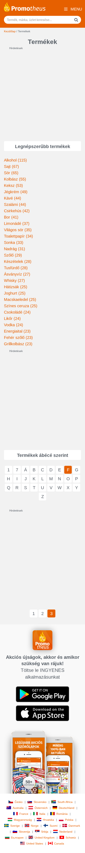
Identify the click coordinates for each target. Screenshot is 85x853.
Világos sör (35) (18, 230)
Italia (42, 813)
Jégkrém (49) (15, 192)
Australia (18, 807)
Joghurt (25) (15, 293)
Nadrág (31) (14, 249)
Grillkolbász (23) (18, 344)
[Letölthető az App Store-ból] (42, 713)
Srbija (44, 831)
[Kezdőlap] (24, 6)
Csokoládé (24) (17, 312)
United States (34, 843)
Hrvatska (48, 819)
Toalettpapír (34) (18, 236)
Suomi (54, 825)
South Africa (65, 802)
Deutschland (66, 807)
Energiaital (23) (17, 331)
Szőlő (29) (13, 255)
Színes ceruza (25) (20, 306)
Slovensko (40, 802)
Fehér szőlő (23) (18, 337)
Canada (59, 843)
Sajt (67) (11, 166)
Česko (19, 802)
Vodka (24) (13, 325)
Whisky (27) (14, 280)
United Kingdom (45, 837)
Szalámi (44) (15, 204)
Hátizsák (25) (15, 287)
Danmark (74, 825)
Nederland (65, 831)
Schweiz (71, 837)
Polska (69, 819)
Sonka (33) (13, 242)
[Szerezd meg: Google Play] (42, 694)
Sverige (15, 825)
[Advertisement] (42, 92)
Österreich (41, 807)
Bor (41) (11, 217)
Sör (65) (11, 173)
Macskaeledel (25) (20, 299)
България (17, 837)
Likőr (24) (12, 318)
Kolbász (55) (15, 179)
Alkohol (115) (15, 160)
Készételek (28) (17, 261)
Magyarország (23, 819)
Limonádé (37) (16, 223)
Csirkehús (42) (17, 211)
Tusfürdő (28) (16, 268)
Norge (35, 825)
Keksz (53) (13, 185)
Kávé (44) (12, 198)
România (62, 813)
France (23, 813)
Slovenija (24, 831)
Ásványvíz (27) (17, 274)
